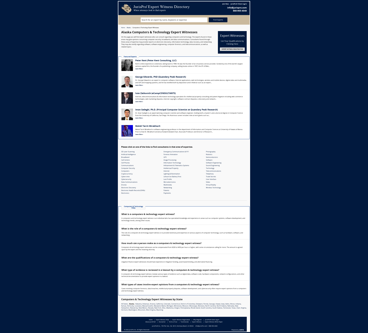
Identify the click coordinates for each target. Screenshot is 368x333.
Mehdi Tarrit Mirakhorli (147, 126)
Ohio (163, 308)
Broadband (125, 157)
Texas (234, 308)
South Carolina (206, 308)
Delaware (199, 304)
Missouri (185, 306)
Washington (132, 310)
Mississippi (193, 306)
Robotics (209, 154)
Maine (163, 306)
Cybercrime (125, 177)
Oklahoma (169, 308)
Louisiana (138, 306)
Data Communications (129, 182)
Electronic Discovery (128, 188)
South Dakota (217, 308)
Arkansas (145, 304)
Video (208, 182)
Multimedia (168, 185)
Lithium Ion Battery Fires (172, 177)
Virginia (243, 308)
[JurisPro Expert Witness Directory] (155, 8)
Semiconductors (212, 157)
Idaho (227, 304)
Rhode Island (195, 308)
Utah (238, 308)
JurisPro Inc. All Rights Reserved (139, 330)
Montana (201, 306)
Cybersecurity (126, 179)
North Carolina (210, 306)
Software (209, 160)
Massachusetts (147, 306)
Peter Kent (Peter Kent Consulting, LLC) (155, 61)
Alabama (138, 304)
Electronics (125, 193)
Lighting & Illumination (172, 174)
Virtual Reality (211, 185)
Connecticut (175, 304)
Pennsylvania (185, 308)
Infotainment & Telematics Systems (176, 165)
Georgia (212, 304)
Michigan (170, 306)
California (159, 304)
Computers (125, 171)
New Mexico (143, 308)
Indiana (238, 304)
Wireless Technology (213, 188)
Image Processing (170, 160)
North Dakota (222, 306)
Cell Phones (125, 163)
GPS (165, 157)
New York (157, 308)
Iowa (223, 304)
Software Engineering (213, 163)
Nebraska (230, 306)
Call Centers (125, 160)
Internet (166, 171)
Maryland (157, 306)
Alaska (129, 27)
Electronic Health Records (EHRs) (133, 190)
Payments (167, 193)
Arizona (152, 304)
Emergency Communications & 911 (176, 152)
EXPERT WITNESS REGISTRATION (232, 49)
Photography (210, 152)
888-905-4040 (240, 11)
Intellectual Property (171, 168)
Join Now (225, 4)
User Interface (211, 179)
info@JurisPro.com (201, 326)
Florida (205, 304)
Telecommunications (213, 171)
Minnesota (178, 306)
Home (123, 27)
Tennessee (227, 308)
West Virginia (151, 310)
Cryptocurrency (127, 174)
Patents (166, 190)
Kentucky (130, 306)
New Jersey (134, 308)
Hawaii (218, 304)
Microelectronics (170, 182)
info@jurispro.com (237, 8)
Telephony (210, 174)
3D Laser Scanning (128, 152)
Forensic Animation (171, 154)
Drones (124, 185)
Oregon (177, 308)
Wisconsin (141, 310)
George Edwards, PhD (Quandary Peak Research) (160, 77)
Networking (168, 188)
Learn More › (139, 69)
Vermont (124, 310)
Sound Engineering (213, 165)
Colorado (167, 304)
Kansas (123, 306)
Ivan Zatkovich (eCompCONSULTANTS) (155, 93)
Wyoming (159, 310)
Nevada (151, 308)
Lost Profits (168, 179)
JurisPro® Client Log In (239, 4)
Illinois (232, 304)
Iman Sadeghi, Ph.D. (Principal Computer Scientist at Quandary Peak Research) (176, 110)
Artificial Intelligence (128, 154)
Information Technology (172, 163)
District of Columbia (188, 304)
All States (124, 304)
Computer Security (128, 168)
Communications (127, 165)
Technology (210, 168)
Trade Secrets (211, 177)
